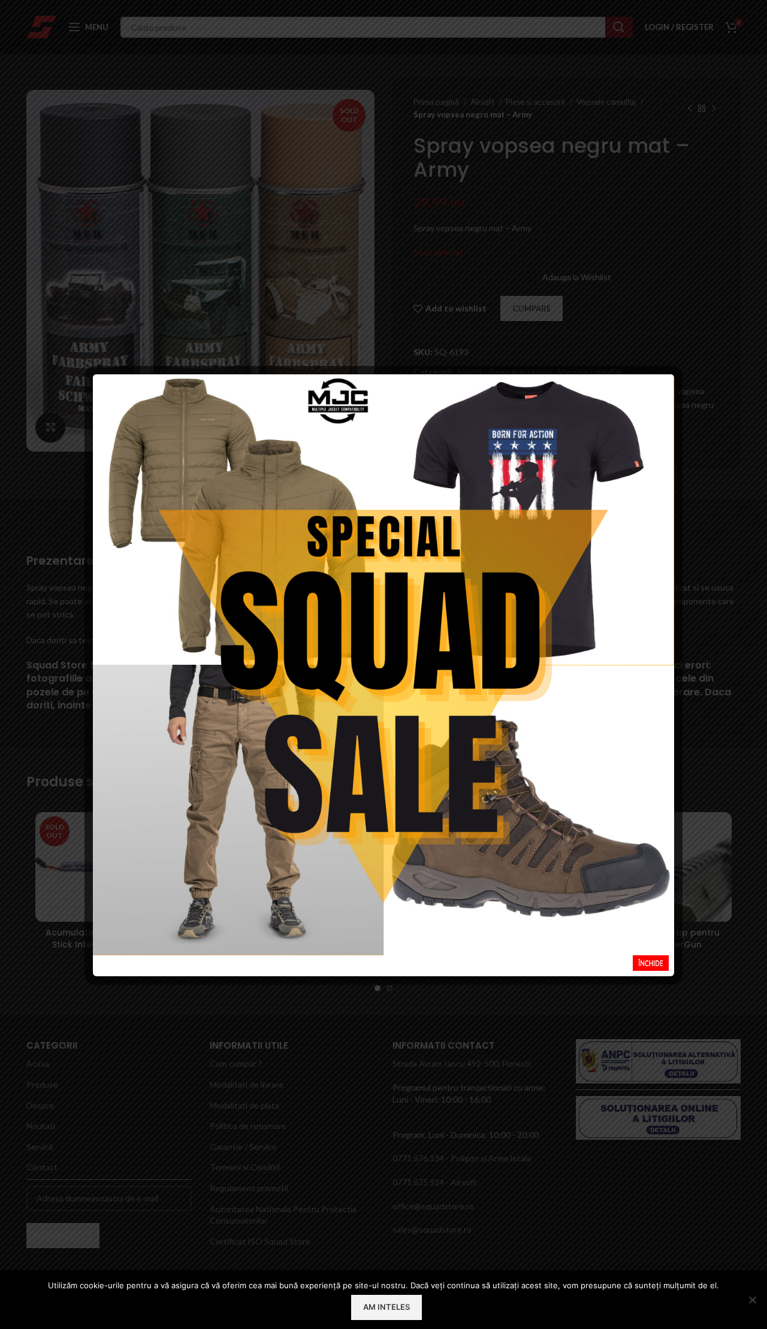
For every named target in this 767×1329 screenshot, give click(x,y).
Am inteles (386, 1307)
